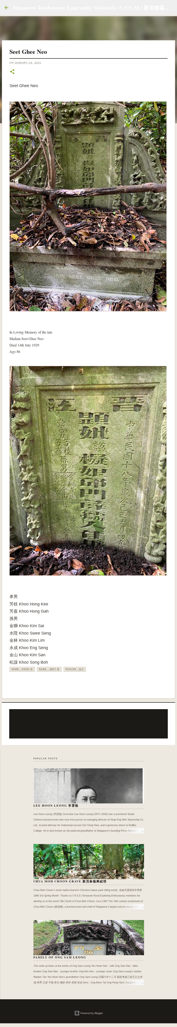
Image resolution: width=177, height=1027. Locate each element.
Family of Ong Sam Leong (59, 957)
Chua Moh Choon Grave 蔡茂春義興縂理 (70, 881)
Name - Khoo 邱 (22, 669)
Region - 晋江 (75, 669)
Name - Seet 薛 (49, 669)
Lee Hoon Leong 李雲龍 (56, 805)
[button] (12, 72)
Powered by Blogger (91, 1013)
